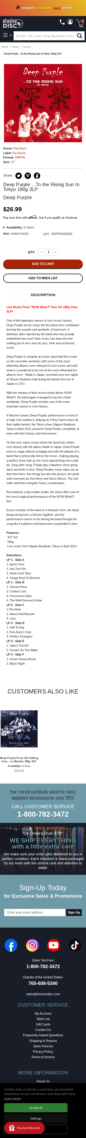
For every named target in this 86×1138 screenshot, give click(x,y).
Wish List (43, 1019)
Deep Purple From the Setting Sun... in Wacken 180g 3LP (19, 759)
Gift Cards (43, 1024)
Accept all (35, 1108)
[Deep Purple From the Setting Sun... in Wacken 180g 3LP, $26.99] (19, 729)
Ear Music (19, 153)
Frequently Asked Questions (43, 1035)
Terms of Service (43, 1057)
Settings (35, 1118)
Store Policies (43, 1046)
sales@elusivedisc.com (43, 994)
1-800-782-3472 (43, 814)
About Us (43, 1081)
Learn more (12, 1098)
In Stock (20, 227)
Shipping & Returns (43, 1041)
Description (43, 295)
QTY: (31, 252)
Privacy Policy (43, 1051)
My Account (43, 1013)
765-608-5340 (43, 983)
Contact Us (43, 1029)
